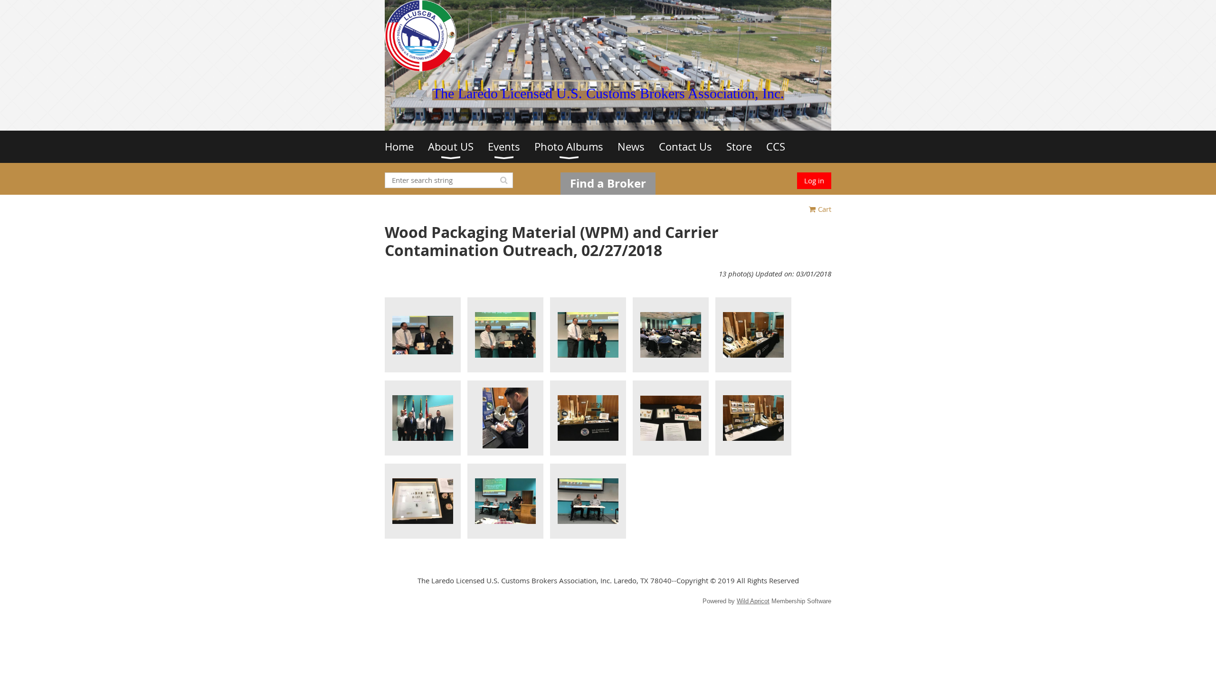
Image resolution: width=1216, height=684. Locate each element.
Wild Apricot (753, 601)
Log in (814, 180)
